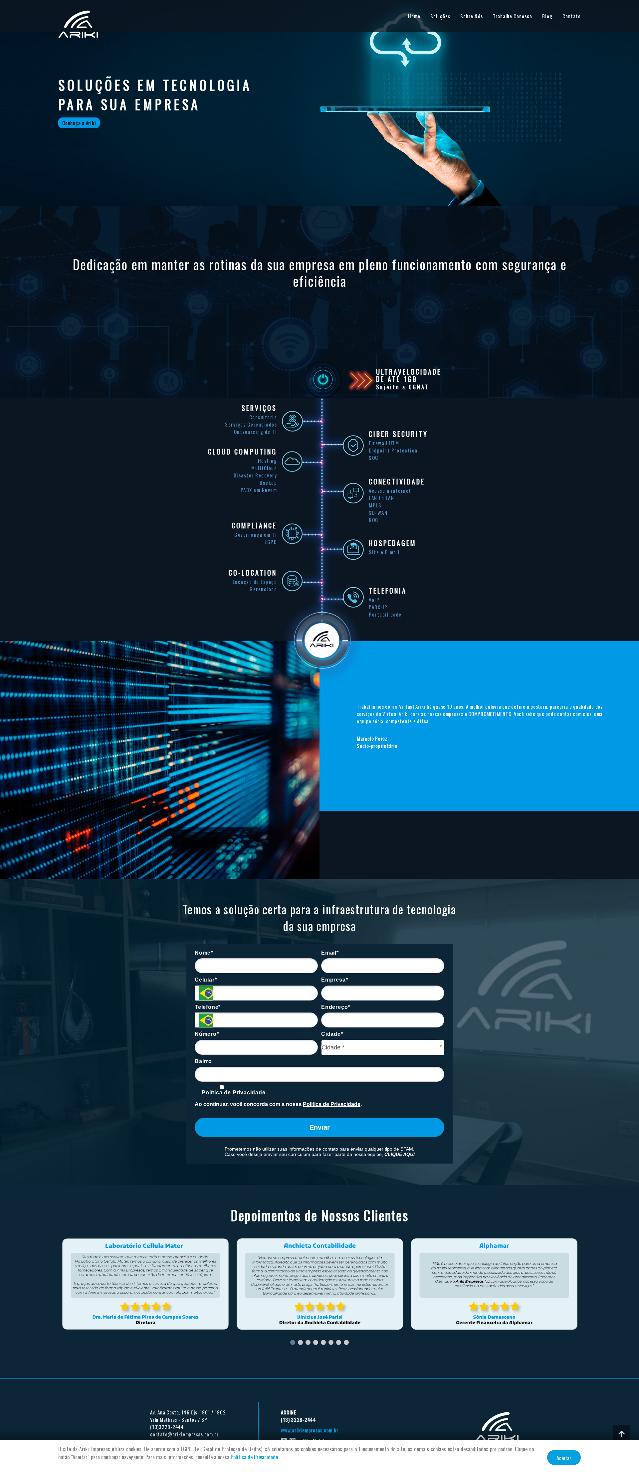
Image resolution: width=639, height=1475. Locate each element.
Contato (571, 16)
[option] (145, 1284)
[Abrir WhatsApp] (622, 1458)
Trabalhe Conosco (512, 16)
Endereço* (335, 1007)
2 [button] (300, 1342)
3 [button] (308, 1342)
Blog (547, 16)
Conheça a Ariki (79, 122)
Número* (207, 1034)
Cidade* (332, 1034)
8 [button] (346, 1342)
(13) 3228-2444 (298, 1419)
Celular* (206, 980)
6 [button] (330, 1342)
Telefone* (208, 1007)
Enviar (320, 1127)
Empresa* (334, 980)
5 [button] (323, 1342)
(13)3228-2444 (167, 1426)
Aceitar (563, 1458)
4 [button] (315, 1342)
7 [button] (338, 1342)
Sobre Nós (471, 16)
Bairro (203, 1061)
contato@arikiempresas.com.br (184, 1434)
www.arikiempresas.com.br (309, 1430)
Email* (330, 953)
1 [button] (292, 1342)
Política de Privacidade (233, 1092)
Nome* (204, 953)
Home (414, 16)
